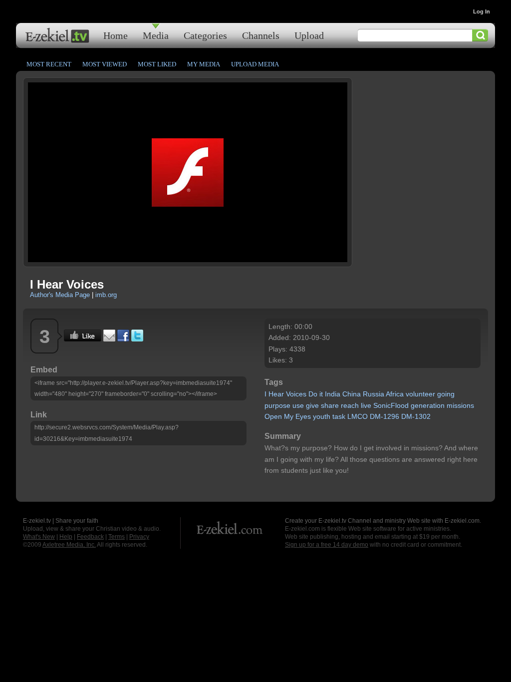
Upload (309, 35)
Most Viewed (104, 64)
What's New (39, 536)
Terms (116, 536)
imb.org (106, 295)
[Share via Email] (109, 339)
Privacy (139, 536)
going (446, 394)
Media (156, 35)
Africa (395, 394)
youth (321, 416)
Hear (276, 394)
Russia (373, 394)
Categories (205, 35)
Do (312, 394)
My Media (203, 64)
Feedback (90, 536)
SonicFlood (391, 405)
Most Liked (157, 64)
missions (460, 405)
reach (350, 405)
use (298, 405)
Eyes (303, 416)
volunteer (420, 394)
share (330, 405)
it (321, 394)
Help (65, 536)
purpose (277, 405)
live (366, 405)
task (338, 416)
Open (273, 416)
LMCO (357, 416)
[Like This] (82, 339)
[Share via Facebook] (123, 339)
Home (115, 35)
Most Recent (48, 64)
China (351, 394)
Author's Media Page (60, 295)
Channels (260, 35)
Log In (481, 11)
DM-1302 (416, 416)
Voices (296, 394)
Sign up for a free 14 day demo (326, 544)
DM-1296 (384, 416)
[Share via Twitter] (137, 339)
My (288, 416)
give (312, 405)
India (332, 394)
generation (428, 405)
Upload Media (255, 64)
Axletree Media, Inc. (69, 544)
